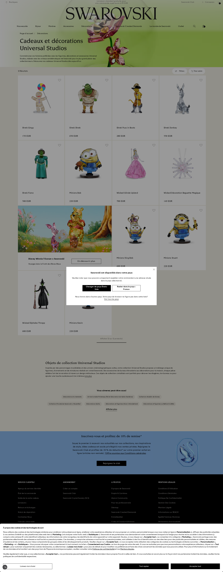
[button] (154, 269)
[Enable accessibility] (5, 567)
